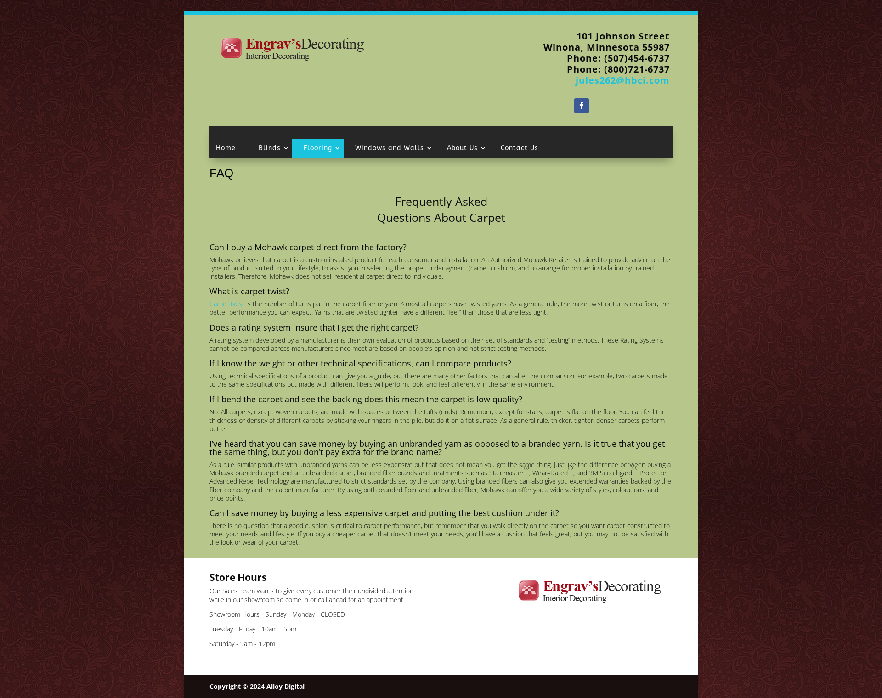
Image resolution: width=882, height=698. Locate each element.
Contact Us (519, 148)
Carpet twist (226, 303)
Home (226, 148)
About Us (462, 148)
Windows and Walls (389, 148)
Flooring (318, 148)
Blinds (270, 148)
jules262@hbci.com (623, 80)
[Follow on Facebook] (581, 105)
